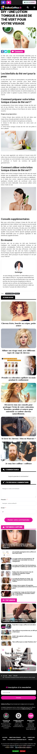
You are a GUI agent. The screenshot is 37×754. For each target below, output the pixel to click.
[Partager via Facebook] (2, 51)
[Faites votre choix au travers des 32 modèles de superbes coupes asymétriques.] (6, 573)
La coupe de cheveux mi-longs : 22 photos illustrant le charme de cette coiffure (22, 580)
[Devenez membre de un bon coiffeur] (3, 2)
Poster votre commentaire (18, 520)
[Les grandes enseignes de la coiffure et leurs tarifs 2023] (6, 553)
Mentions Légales (15, 737)
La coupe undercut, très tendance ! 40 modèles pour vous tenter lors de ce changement (23, 560)
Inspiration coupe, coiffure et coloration (24, 624)
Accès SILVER (30, 2)
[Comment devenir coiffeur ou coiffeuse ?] (18, 451)
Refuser (22, 751)
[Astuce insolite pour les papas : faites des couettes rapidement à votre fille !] (18, 613)
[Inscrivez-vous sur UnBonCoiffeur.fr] (18, 659)
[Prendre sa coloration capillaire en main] (18, 365)
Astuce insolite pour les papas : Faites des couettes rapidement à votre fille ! (18, 620)
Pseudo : (4, 499)
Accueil (4, 737)
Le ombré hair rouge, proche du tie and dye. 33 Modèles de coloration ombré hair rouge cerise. (23, 593)
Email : (3, 508)
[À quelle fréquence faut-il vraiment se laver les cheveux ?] (18, 426)
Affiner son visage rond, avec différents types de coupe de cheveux (18, 351)
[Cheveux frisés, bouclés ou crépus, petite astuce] (18, 311)
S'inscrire (18, 697)
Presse (30, 739)
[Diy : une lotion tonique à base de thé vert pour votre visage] (18, 38)
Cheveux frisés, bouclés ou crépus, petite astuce (18, 324)
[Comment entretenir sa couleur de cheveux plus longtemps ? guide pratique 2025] (18, 392)
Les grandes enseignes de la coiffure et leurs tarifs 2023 (24, 552)
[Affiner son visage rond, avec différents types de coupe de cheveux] (18, 338)
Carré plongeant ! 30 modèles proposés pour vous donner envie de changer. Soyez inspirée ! (18, 545)
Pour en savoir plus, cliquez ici (23, 747)
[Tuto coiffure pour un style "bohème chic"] (6, 643)
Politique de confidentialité (17, 739)
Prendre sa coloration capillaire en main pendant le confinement (19, 379)
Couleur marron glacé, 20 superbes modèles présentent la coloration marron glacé (24, 587)
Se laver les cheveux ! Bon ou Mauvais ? (19, 438)
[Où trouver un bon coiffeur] (11, 7)
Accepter (15, 751)
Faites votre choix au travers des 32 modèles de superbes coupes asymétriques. (22, 573)
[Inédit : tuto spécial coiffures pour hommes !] (6, 638)
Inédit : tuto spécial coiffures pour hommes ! (22, 636)
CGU (24, 737)
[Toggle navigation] (34, 7)
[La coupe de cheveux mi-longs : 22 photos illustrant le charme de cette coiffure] (6, 580)
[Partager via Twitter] (5, 51)
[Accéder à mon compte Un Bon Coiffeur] (8, 2)
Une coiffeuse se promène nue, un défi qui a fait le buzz (24, 631)
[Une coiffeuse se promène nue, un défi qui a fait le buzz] (6, 632)
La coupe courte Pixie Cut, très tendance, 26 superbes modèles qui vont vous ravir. (24, 566)
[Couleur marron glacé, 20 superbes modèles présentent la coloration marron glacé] (6, 587)
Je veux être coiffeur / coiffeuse (18, 463)
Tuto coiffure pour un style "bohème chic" (24, 642)
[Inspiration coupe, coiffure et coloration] (6, 626)
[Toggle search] (28, 7)
